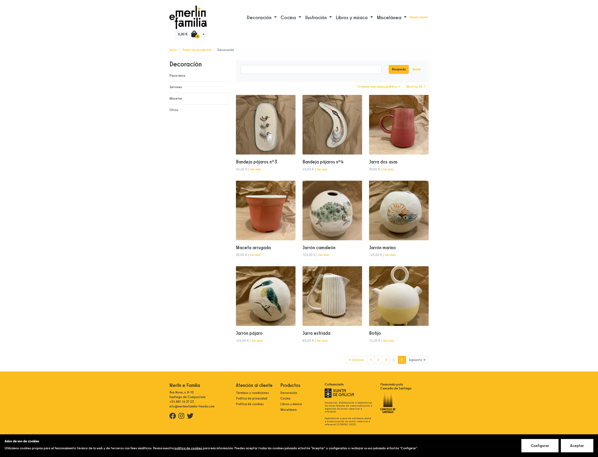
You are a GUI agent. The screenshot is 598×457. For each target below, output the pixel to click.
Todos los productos (197, 50)
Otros (173, 110)
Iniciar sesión (418, 17)
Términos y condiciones (252, 393)
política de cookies (188, 448)
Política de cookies (250, 404)
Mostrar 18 (414, 87)
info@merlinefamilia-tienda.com (191, 406)
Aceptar (577, 445)
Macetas (175, 99)
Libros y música (291, 404)
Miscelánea (288, 410)
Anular (417, 69)
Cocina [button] (289, 17)
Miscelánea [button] (390, 17)
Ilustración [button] (316, 17)
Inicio (173, 50)
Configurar (540, 445)
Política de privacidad (251, 398)
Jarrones (175, 87)
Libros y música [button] (352, 17)
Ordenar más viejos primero (377, 87)
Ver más (255, 169)
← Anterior (356, 360)
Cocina (285, 398)
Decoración (288, 393)
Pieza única (177, 76)
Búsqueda (399, 69)
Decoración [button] (260, 17)
